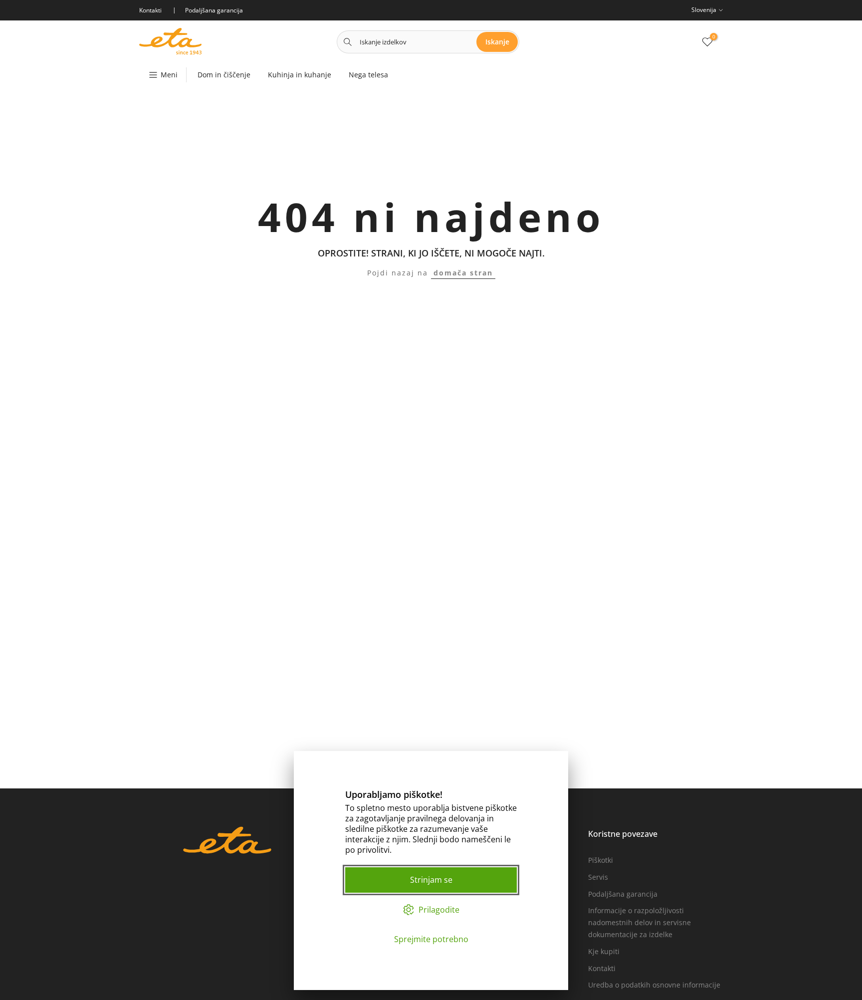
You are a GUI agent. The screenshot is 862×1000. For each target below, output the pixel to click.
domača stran (463, 272)
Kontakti (602, 968)
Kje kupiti (604, 951)
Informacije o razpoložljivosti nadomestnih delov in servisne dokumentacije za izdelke (639, 922)
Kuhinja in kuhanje (299, 74)
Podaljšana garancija (622, 894)
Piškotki (600, 860)
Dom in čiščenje (224, 74)
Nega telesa (368, 74)
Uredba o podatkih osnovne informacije (654, 985)
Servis (598, 877)
